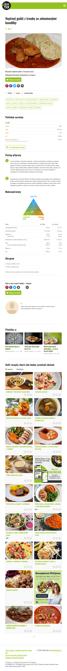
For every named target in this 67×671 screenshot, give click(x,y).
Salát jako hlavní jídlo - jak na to (32, 347)
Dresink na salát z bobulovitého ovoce (17, 533)
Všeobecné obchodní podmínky (14, 657)
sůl (6, 136)
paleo (8, 103)
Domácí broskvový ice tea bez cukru (18, 418)
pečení (15, 103)
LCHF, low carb (19, 99)
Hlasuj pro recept (13, 79)
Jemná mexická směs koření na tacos (46, 533)
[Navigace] (64, 5)
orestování (54, 99)
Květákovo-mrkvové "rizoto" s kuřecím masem (45, 562)
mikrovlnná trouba (31, 99)
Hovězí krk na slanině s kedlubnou (18, 504)
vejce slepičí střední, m (11, 139)
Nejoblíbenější (20, 369)
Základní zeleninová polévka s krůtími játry (45, 419)
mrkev (7, 133)
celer (6, 129)
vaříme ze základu (12, 107)
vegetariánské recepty (26, 107)
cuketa (7, 126)
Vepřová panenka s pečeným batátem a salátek (19, 447)
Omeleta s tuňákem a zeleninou (17, 561)
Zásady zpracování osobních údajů (15, 655)
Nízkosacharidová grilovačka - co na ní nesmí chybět (51, 348)
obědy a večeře (44, 99)
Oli (9, 29)
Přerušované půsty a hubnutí (12, 347)
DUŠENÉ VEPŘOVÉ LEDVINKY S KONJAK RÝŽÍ (16, 626)
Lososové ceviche (41, 391)
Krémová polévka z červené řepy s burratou (47, 447)
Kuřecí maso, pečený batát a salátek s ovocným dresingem (47, 505)
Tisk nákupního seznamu (15, 147)
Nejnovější (10, 369)
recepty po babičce (31, 103)
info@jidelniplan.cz (56, 650)
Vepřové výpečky (12, 590)
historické (9, 99)
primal (21, 103)
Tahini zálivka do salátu (14, 475)
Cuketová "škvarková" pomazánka (18, 391)
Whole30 (37, 107)
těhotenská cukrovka (46, 103)
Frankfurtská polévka (42, 625)
